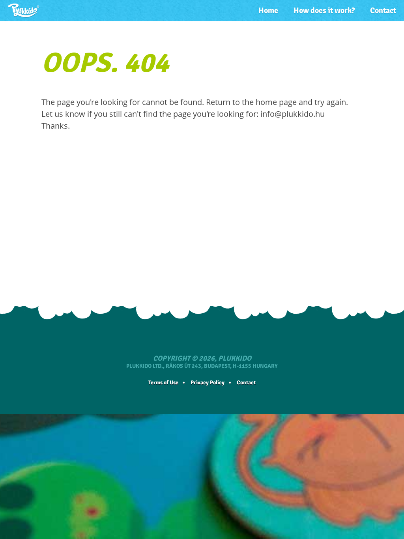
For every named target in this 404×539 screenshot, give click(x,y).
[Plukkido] (23, 11)
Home (268, 10)
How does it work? (324, 10)
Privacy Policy (207, 382)
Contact (383, 10)
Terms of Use (163, 382)
